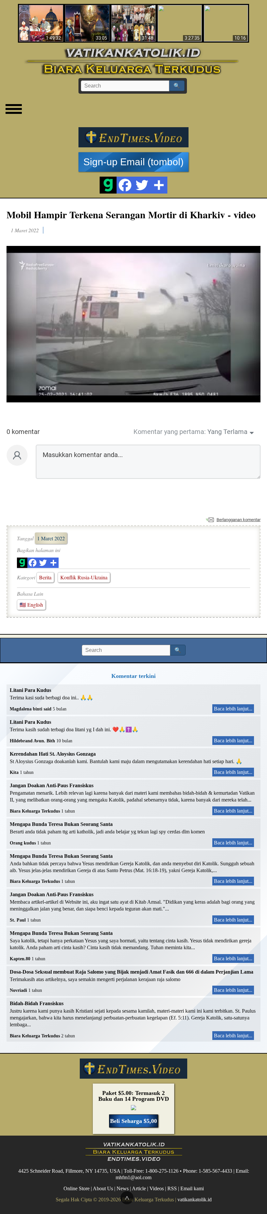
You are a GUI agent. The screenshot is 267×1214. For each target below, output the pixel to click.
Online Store (76, 1188)
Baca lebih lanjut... (233, 708)
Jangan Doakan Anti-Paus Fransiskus (51, 785)
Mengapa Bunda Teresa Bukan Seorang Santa (61, 824)
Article (139, 1188)
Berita (45, 577)
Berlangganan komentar (238, 519)
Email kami (192, 1188)
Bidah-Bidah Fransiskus (36, 1003)
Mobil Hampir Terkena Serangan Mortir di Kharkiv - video (131, 214)
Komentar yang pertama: (170, 431)
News (123, 1188)
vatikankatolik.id (194, 1199)
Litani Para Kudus (30, 690)
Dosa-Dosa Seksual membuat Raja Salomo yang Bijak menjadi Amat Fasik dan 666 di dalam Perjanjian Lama (131, 972)
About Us (103, 1188)
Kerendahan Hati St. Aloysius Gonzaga (53, 754)
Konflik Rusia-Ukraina (83, 577)
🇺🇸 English (31, 604)
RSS (172, 1188)
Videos (156, 1188)
